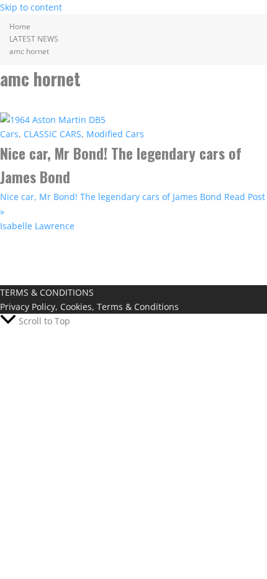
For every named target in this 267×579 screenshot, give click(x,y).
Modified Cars (115, 134)
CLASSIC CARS (52, 134)
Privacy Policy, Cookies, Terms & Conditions (89, 306)
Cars (9, 134)
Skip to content (31, 7)
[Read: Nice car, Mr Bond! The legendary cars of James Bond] (53, 119)
